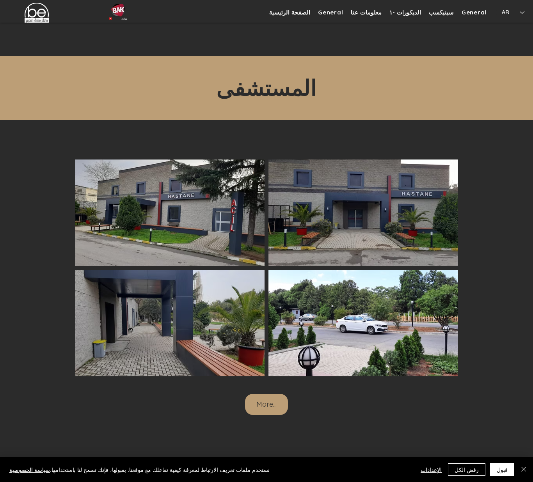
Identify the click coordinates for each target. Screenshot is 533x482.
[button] (405, 12)
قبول (502, 469)
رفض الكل (467, 469)
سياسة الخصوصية (29, 469)
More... (266, 404)
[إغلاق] (523, 469)
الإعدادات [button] (431, 469)
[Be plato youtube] (118, 10)
